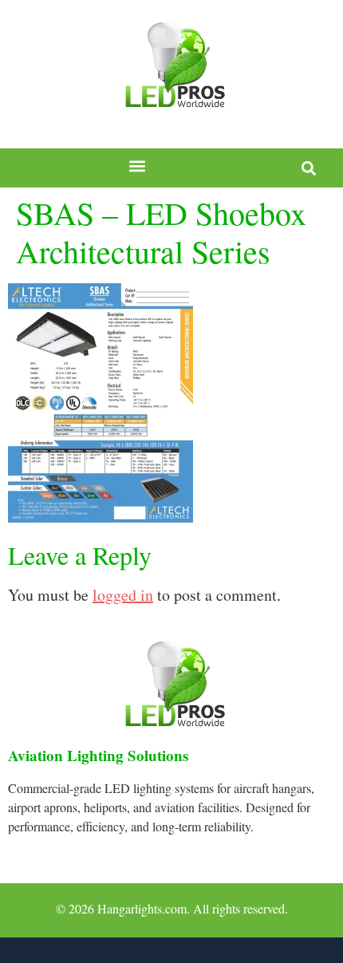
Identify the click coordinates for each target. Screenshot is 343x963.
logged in (123, 595)
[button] (137, 166)
